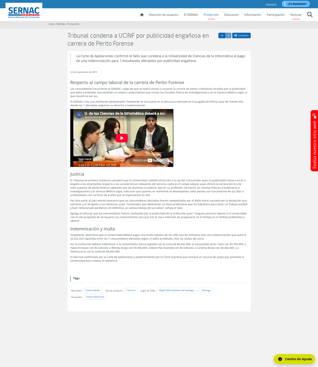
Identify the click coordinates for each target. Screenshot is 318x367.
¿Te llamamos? (297, 4)
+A (222, 35)
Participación (276, 15)
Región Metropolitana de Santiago (176, 290)
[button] (309, 15)
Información (252, 15)
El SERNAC (191, 15)
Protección (211, 15)
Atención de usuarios (164, 15)
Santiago (206, 290)
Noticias (296, 15)
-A (229, 35)
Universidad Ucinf (95, 296)
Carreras (131, 290)
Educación (231, 15)
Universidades (93, 290)
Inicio (51, 24)
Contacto (271, 4)
